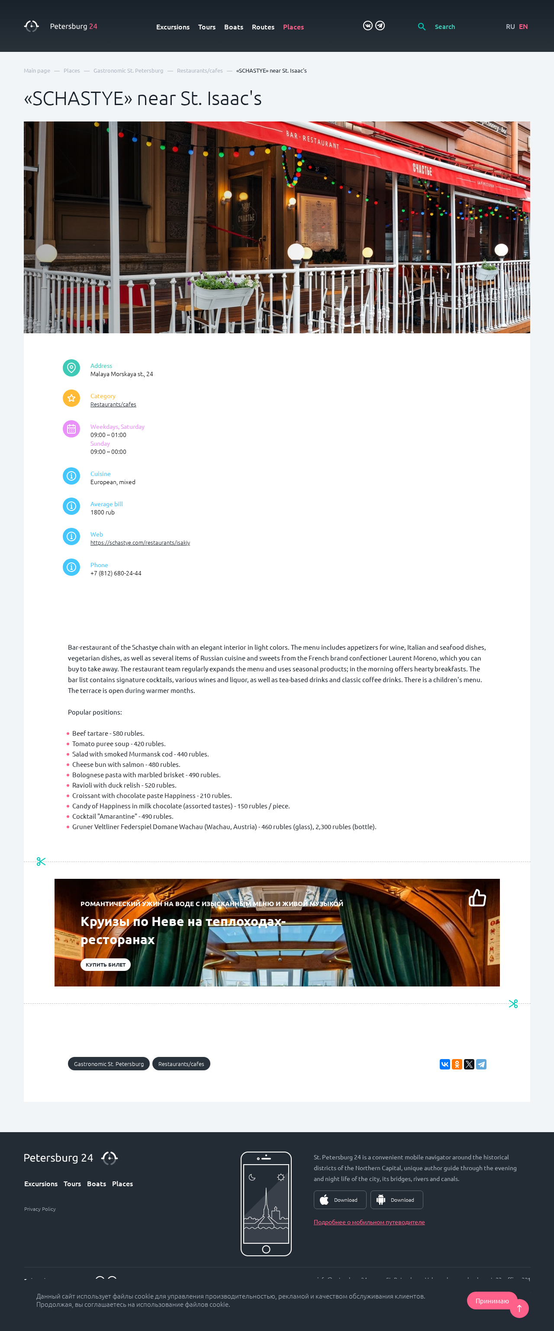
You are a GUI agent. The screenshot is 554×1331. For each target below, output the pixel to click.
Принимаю (492, 1300)
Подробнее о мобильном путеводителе (369, 1222)
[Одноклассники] (457, 1064)
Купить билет (106, 964)
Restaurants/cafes (113, 404)
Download (346, 1199)
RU (510, 26)
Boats (233, 26)
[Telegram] (481, 1064)
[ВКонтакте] (445, 1064)
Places (293, 26)
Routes (263, 26)
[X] (469, 1064)
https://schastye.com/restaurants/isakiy (140, 542)
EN (523, 26)
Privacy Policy (40, 1208)
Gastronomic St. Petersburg (109, 1064)
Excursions (173, 26)
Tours (207, 26)
